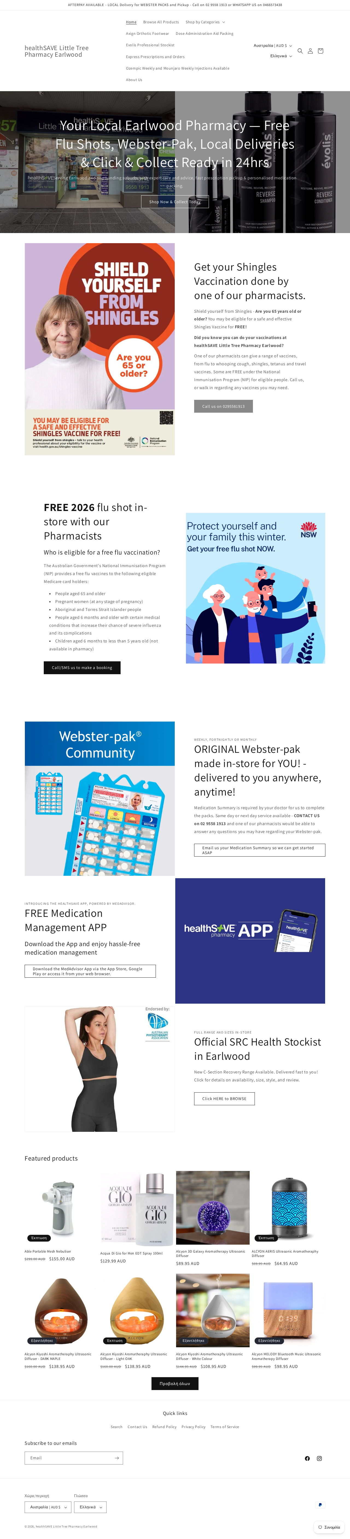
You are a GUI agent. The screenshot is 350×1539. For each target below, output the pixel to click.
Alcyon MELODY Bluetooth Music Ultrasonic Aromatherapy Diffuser (286, 1356)
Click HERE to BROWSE (224, 1098)
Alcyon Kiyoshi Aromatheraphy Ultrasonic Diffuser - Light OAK (133, 1356)
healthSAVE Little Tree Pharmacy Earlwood (66, 1526)
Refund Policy (164, 1426)
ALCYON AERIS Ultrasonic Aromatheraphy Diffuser (285, 1253)
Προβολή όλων (175, 1383)
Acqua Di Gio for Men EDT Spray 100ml (131, 1253)
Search (117, 1426)
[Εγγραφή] (117, 1458)
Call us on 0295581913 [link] (223, 406)
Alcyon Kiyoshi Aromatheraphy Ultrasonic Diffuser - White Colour (209, 1356)
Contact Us (137, 1426)
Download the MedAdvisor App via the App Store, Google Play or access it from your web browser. (87, 971)
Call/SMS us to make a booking (82, 667)
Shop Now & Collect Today (175, 201)
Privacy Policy (193, 1426)
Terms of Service (225, 1426)
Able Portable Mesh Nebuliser (48, 1251)
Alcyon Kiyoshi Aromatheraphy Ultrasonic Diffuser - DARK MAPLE (58, 1356)
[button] (204, 22)
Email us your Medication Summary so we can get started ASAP (258, 850)
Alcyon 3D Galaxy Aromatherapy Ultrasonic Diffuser (211, 1253)
